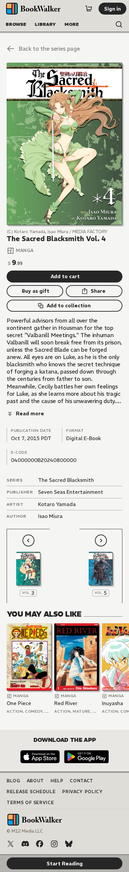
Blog (13, 781)
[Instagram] (54, 844)
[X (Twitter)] (11, 844)
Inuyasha (112, 703)
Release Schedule (31, 792)
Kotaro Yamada (57, 504)
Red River (65, 703)
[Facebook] (40, 844)
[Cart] (88, 8)
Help (57, 781)
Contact (81, 781)
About (35, 781)
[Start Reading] (64, 144)
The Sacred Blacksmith (66, 480)
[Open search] (119, 24)
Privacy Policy (82, 792)
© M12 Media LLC (25, 831)
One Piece (19, 703)
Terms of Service (30, 802)
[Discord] (25, 844)
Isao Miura (50, 516)
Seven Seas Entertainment (70, 492)
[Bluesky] (69, 844)
